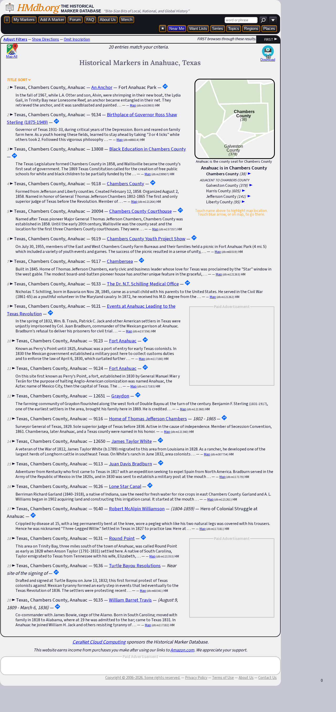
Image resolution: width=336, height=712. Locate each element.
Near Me (176, 28)
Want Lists (198, 28)
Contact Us (267, 677)
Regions (251, 28)
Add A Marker (52, 19)
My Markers (24, 19)
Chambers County (125, 183)
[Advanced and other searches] (273, 20)
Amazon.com (182, 650)
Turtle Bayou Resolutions (135, 565)
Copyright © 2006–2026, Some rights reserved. (142, 677)
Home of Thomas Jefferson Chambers (148, 418)
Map (133, 105)
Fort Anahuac (122, 340)
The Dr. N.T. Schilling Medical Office (143, 283)
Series (217, 28)
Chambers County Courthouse (140, 211)
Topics (233, 28)
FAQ (90, 19)
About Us (108, 19)
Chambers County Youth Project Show (146, 238)
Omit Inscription (77, 39)
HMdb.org (37, 7)
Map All (11, 55)
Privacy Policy (196, 677)
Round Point (122, 538)
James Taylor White (131, 441)
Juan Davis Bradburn (130, 463)
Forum (75, 19)
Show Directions (45, 39)
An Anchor (101, 87)
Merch (126, 19)
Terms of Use (223, 677)
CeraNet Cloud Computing (98, 642)
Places (269, 28)
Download (267, 60)
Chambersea (120, 261)
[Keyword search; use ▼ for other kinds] (263, 20)
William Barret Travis (130, 600)
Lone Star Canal (125, 486)
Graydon (120, 395)
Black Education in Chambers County (147, 149)
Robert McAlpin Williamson (137, 508)
